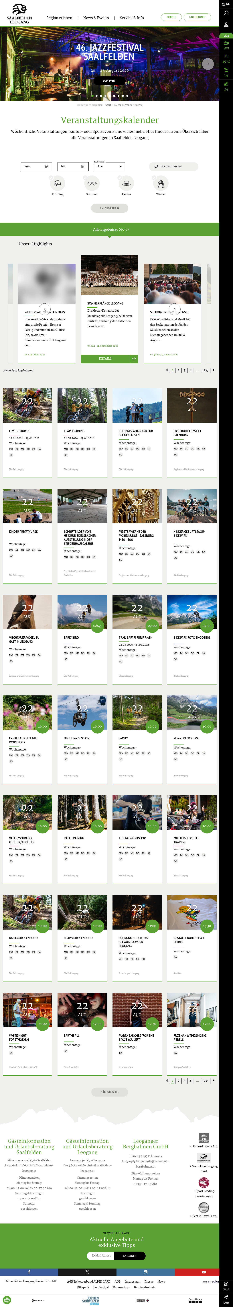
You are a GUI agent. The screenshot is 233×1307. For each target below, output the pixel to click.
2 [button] (97, 96)
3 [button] (101, 96)
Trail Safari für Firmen (135, 638)
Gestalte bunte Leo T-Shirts (189, 940)
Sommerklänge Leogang (105, 303)
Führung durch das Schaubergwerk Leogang (133, 942)
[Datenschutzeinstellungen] (7, 1300)
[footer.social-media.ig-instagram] (145, 1272)
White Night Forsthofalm (19, 1038)
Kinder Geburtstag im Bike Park (189, 534)
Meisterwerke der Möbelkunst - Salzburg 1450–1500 (136, 536)
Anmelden (129, 1256)
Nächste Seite (110, 1092)
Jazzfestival (101, 1287)
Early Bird (71, 638)
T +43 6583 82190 (133, 1161)
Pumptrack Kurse (187, 738)
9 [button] (127, 96)
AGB (118, 1282)
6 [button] (114, 96)
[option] (109, 64)
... (197, 370)
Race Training (74, 838)
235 (206, 370)
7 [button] (118, 96)
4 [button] (105, 96)
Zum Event (109, 80)
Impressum (132, 1282)
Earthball (71, 1036)
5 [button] (109, 96)
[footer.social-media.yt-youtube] (204, 1272)
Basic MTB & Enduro (23, 938)
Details (105, 358)
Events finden (109, 208)
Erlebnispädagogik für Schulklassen (136, 433)
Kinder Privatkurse (23, 532)
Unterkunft (197, 17)
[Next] (208, 64)
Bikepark (83, 1287)
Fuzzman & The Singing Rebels (190, 1038)
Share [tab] (226, 1302)
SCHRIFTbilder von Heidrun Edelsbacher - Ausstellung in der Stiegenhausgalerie (80, 538)
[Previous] (45, 309)
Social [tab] (226, 1289)
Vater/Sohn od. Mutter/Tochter (21, 840)
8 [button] (123, 96)
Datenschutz (121, 1287)
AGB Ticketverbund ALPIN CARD (88, 1282)
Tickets (171, 17)
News (161, 1282)
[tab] (226, 4)
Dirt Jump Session (76, 738)
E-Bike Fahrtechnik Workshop (23, 740)
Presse (149, 1282)
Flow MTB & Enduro (78, 938)
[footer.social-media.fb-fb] (29, 1272)
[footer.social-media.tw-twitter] (87, 1272)
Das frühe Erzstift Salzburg (187, 433)
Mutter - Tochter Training (187, 840)
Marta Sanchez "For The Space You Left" (136, 1038)
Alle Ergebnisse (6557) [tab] (110, 229)
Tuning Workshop (132, 838)
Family (123, 738)
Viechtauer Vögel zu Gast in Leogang (24, 640)
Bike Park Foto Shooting (192, 638)
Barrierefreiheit (144, 1287)
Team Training (74, 431)
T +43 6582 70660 (16, 1165)
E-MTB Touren (19, 431)
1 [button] (92, 96)
